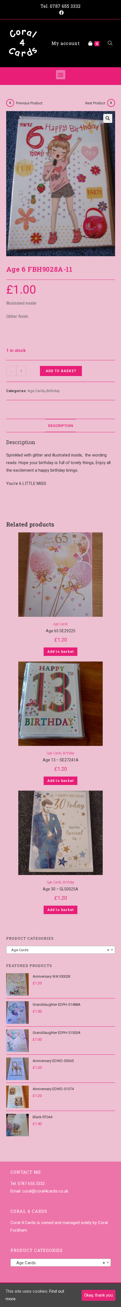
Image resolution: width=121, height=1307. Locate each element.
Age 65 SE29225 (60, 631)
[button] (60, 74)
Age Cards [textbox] (59, 950)
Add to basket (61, 371)
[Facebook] (60, 12)
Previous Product (29, 103)
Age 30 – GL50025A (60, 889)
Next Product (95, 103)
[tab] (60, 425)
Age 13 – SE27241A (61, 760)
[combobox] (60, 950)
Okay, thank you (98, 1295)
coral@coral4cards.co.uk (45, 1191)
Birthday (53, 391)
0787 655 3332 (65, 6)
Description (60, 425)
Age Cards (36, 391)
